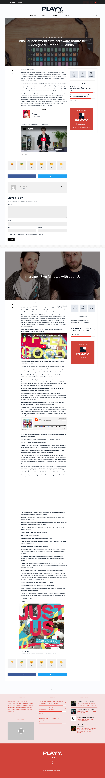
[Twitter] (87, 2)
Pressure (35, 114)
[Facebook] (84, 2)
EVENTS (55, 15)
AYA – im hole (74, 101)
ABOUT (67, 15)
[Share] (13, 70)
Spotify (54, 653)
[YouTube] (95, 2)
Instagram (40, 653)
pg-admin (23, 186)
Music (52, 37)
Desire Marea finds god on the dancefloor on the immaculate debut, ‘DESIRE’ (80, 88)
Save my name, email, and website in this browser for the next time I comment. (26, 234)
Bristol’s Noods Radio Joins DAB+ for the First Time (86, 712)
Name (9, 220)
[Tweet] (13, 74)
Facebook (29, 653)
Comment (10, 204)
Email (9, 227)
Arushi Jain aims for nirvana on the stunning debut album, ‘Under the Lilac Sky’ (50, 720)
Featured (84, 724)
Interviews (47, 273)
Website (40, 227)
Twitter (35, 653)
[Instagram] (91, 2)
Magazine (48, 37)
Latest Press (79, 701)
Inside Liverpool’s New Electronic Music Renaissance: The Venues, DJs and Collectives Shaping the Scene (86, 730)
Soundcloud (48, 653)
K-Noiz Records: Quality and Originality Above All (85, 720)
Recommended (80, 726)
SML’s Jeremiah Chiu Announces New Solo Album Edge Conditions (86, 704)
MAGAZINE (33, 15)
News (55, 37)
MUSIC (43, 15)
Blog (44, 37)
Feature (80, 724)
